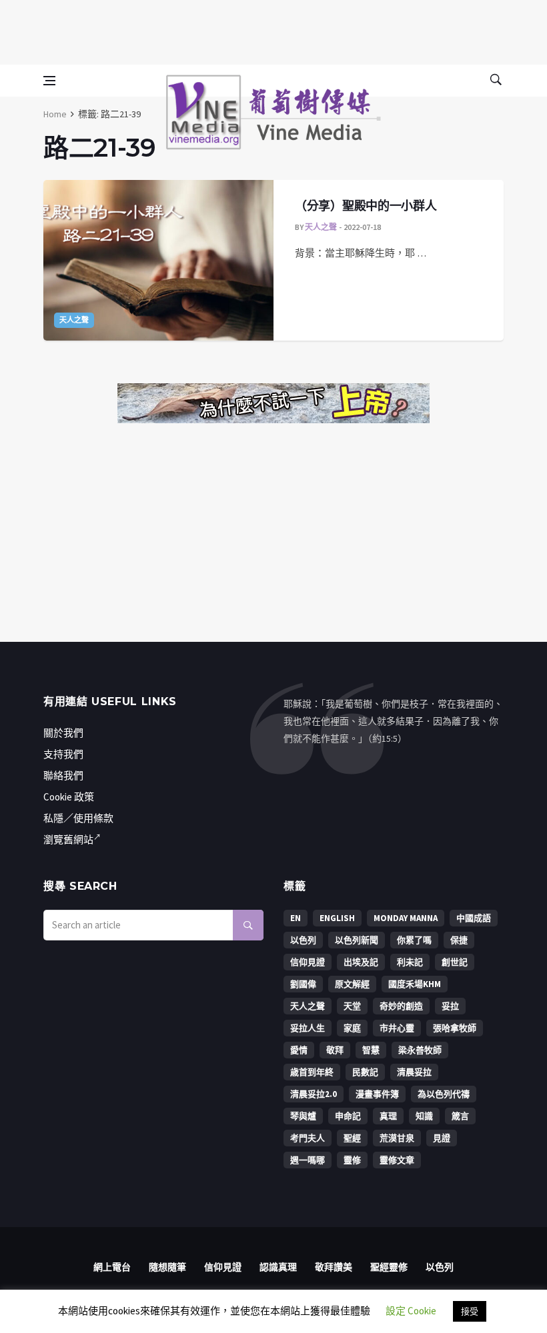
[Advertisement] (273, 30)
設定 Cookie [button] (411, 1310)
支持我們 (63, 754)
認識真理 (278, 1267)
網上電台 (112, 1267)
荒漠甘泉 (397, 1138)
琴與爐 (303, 1116)
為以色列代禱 (444, 1094)
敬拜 (335, 1050)
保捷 (459, 940)
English (337, 918)
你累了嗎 (414, 940)
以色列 (303, 940)
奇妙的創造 (401, 1006)
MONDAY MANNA (406, 918)
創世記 (455, 962)
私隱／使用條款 (78, 818)
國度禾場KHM (414, 984)
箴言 (460, 1116)
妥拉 (450, 1006)
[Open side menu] (49, 80)
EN (295, 918)
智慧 (371, 1050)
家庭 (352, 1028)
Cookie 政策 (68, 796)
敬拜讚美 (333, 1267)
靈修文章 (397, 1160)
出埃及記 (361, 962)
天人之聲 (74, 320)
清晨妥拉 (414, 1072)
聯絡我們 (63, 775)
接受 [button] (469, 1311)
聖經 (352, 1138)
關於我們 (63, 732)
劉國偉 (303, 984)
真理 (388, 1116)
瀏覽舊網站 (68, 839)
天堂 (352, 1006)
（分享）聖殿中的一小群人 (365, 206)
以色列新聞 (356, 940)
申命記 (348, 1116)
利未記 (410, 962)
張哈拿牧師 (454, 1028)
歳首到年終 (312, 1072)
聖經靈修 (389, 1267)
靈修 (352, 1160)
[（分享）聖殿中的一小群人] (158, 260)
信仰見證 (307, 962)
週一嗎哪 (307, 1160)
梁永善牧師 (420, 1050)
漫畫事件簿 (377, 1094)
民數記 (365, 1072)
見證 (441, 1138)
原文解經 (352, 984)
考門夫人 (307, 1138)
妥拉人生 (307, 1028)
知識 (424, 1116)
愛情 (299, 1050)
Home (55, 114)
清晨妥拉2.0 (313, 1094)
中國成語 (473, 918)
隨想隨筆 (167, 1267)
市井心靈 (397, 1028)
